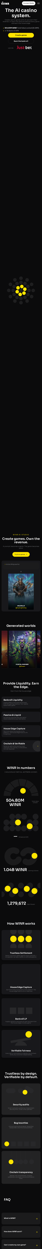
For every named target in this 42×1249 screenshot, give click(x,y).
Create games (21, 35)
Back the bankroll (21, 41)
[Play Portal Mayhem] (15, 649)
